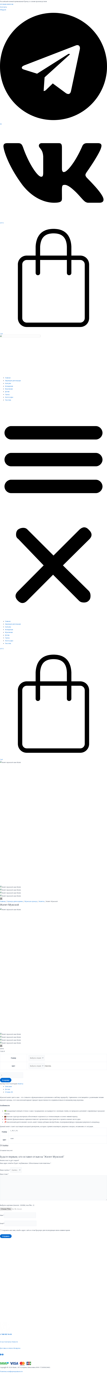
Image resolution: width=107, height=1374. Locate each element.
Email (2, 1223)
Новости (15, 1342)
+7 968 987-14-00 (6, 1334)
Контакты (3, 7)
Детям (7, 391)
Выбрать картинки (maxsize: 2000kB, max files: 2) (17, 1205)
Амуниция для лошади (13, 380)
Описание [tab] (8, 1086)
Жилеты (41, 901)
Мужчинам (9, 389)
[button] (53, 512)
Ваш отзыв (4, 1174)
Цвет (13, 1066)
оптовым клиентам (6, 4)
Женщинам (9, 386)
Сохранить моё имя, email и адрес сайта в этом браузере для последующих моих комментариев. (36, 1230)
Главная (7, 378)
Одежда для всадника (15, 901)
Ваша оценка (5, 1170)
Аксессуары (9, 397)
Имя (2, 1215)
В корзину (5, 1080)
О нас (2, 1342)
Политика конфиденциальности (11, 1371)
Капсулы (8, 383)
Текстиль (8, 400)
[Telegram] (3, 1354)
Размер (13, 1058)
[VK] (0, 1354)
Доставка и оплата (6, 1348)
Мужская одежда (31, 901)
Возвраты (17, 1348)
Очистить (48, 1066)
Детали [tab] (7, 1089)
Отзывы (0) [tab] (9, 1092)
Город (7, 394)
